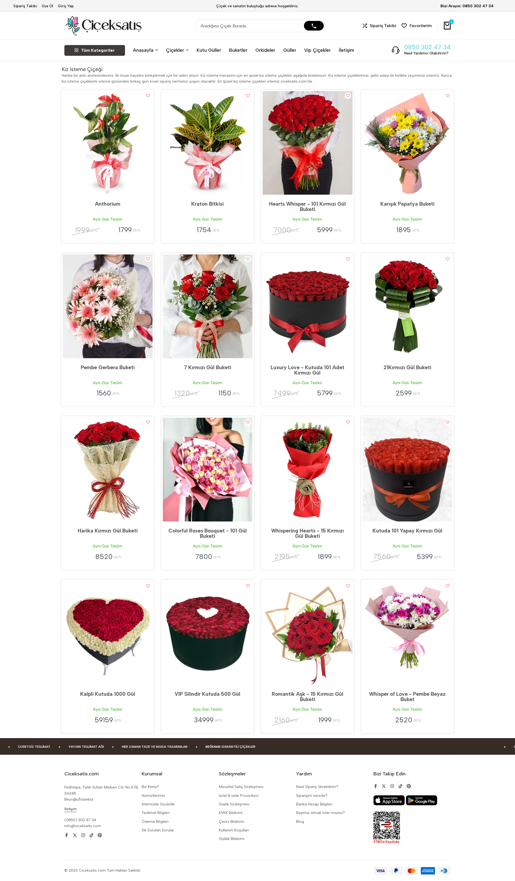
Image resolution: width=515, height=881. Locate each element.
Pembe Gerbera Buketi (108, 367)
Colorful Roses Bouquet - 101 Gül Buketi (207, 533)
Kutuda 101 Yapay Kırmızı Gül (407, 531)
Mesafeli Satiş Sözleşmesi (241, 786)
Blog (300, 821)
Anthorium (107, 204)
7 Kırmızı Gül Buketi (207, 367)
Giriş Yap (66, 6)
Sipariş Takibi (25, 6)
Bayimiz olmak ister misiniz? (320, 812)
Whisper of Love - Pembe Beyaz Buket (407, 696)
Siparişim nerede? (312, 795)
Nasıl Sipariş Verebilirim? (317, 786)
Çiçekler (175, 50)
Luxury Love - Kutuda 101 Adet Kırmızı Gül (307, 370)
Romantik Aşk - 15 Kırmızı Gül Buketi (307, 696)
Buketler (238, 50)
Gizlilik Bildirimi (231, 838)
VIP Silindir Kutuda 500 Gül (207, 694)
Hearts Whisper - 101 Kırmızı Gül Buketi (307, 206)
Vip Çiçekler (317, 50)
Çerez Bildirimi (231, 821)
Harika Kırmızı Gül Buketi (108, 531)
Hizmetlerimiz (153, 795)
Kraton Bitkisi (207, 204)
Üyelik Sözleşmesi (234, 804)
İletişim (346, 50)
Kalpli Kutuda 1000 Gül (107, 694)
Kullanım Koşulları (234, 830)
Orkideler (265, 50)
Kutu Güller (209, 50)
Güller (289, 50)
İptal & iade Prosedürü (238, 795)
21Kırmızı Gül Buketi (407, 367)
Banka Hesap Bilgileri (314, 804)
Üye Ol (47, 6)
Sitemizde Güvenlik (158, 804)
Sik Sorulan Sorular (158, 830)
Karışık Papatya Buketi (407, 204)
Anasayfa (143, 50)
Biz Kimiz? (150, 786)
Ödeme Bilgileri (155, 821)
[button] (379, 26)
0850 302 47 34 (427, 47)
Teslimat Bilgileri (156, 812)
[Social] (66, 835)
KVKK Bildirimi (230, 812)
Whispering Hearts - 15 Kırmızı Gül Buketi (307, 533)
